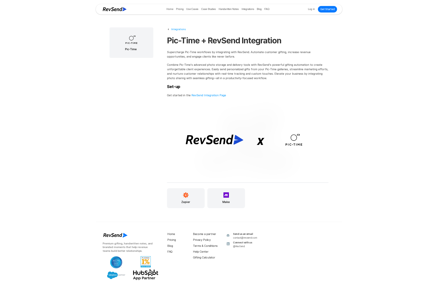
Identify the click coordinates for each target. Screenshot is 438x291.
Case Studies (208, 9)
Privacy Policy (202, 240)
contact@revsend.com (245, 237)
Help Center (200, 251)
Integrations (248, 9)
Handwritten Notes (229, 9)
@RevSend (239, 246)
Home (169, 9)
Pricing (180, 9)
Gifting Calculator (204, 257)
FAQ (266, 9)
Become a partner (204, 234)
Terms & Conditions (205, 245)
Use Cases (192, 9)
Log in (311, 9)
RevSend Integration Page (208, 95)
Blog (259, 9)
